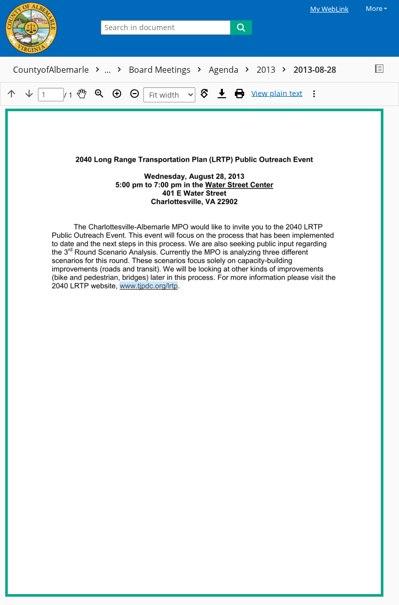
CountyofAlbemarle (63, 69)
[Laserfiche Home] (44, 28)
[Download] (222, 93)
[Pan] (81, 93)
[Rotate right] (204, 93)
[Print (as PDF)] (239, 93)
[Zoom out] (134, 93)
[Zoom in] (117, 93)
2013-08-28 (315, 69)
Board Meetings (161, 69)
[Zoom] (99, 93)
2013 (267, 69)
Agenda (225, 69)
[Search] (241, 27)
